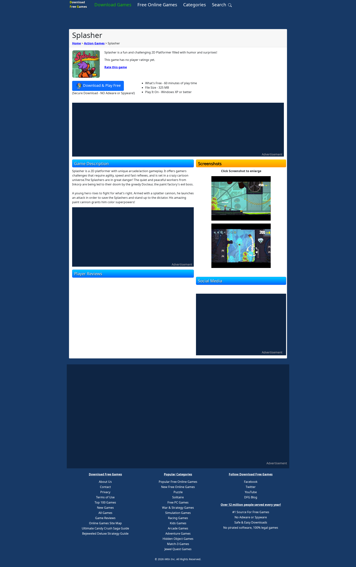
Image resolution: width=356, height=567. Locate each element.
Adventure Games (178, 533)
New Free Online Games (178, 487)
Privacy (105, 492)
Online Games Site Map (105, 523)
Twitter (251, 487)
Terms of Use (105, 497)
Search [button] (219, 4)
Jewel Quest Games (178, 549)
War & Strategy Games (178, 508)
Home (76, 43)
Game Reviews (105, 518)
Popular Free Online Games (178, 482)
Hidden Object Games (178, 539)
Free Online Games (157, 4)
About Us (105, 482)
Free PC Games (178, 502)
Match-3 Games (178, 544)
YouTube (251, 492)
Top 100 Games (105, 502)
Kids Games (178, 523)
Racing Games (178, 518)
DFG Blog (250, 497)
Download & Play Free (102, 85)
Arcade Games (178, 528)
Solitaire (178, 497)
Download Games (112, 4)
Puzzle (178, 492)
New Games (105, 508)
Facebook (251, 482)
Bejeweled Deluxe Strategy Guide (105, 533)
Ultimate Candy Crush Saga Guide (105, 528)
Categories (194, 4)
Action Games (94, 43)
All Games (105, 513)
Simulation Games (178, 513)
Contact (105, 487)
